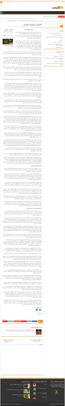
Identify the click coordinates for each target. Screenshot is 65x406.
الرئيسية (62, 2)
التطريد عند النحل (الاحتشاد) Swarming (15, 389)
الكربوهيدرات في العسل (8, 31)
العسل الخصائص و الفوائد (57, 35)
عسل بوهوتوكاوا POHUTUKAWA (16, 384)
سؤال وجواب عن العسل (57, 42)
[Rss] (8, 2)
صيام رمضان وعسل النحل (8, 35)
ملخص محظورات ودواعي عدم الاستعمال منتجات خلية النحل (47, 16)
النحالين (60, 40)
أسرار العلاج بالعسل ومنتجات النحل (56, 33)
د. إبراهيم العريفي (37, 26)
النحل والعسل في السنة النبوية (8, 46)
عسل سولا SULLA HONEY (17, 394)
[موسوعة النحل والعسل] (58, 7)
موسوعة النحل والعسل (8, 403)
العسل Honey (44, 396)
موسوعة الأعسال (59, 47)
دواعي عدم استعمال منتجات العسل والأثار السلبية (35, 340)
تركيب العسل (60, 54)
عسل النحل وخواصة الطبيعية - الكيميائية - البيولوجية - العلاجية (28, 20)
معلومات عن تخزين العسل (58, 56)
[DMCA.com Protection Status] (57, 391)
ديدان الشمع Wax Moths (42, 388)
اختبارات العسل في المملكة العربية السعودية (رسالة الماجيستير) (9, 340)
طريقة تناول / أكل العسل (58, 61)
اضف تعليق (38, 27)
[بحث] (1, 2)
